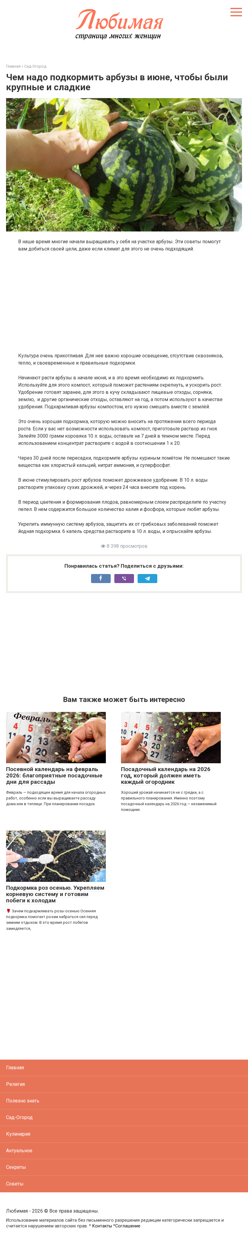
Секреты (16, 1167)
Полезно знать (22, 1101)
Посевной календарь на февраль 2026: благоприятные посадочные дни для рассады (54, 775)
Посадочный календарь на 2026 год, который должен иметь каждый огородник (165, 775)
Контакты (102, 1226)
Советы (15, 1184)
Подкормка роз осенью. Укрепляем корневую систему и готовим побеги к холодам (55, 894)
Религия (15, 1084)
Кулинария (18, 1134)
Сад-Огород (19, 1117)
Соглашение (127, 1226)
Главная (15, 1067)
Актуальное (19, 1150)
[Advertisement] (124, 302)
